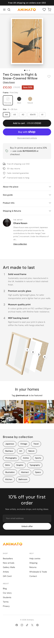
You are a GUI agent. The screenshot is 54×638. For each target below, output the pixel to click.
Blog (5, 588)
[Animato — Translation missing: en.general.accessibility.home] (27, 544)
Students (7, 597)
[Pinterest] (37, 625)
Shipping (33, 563)
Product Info (8, 203)
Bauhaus (9, 451)
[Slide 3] (29, 70)
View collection (20, 244)
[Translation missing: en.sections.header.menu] (4, 9)
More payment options (27, 138)
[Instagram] (21, 625)
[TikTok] (27, 625)
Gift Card (7, 576)
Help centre (34, 558)
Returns (32, 567)
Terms (5, 601)
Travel (36, 444)
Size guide (8, 195)
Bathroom (23, 479)
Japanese (9, 444)
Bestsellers (8, 558)
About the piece (10, 186)
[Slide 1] (24, 70)
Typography (35, 465)
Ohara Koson (9, 82)
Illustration (10, 472)
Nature (31, 451)
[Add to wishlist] (49, 76)
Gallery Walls (9, 567)
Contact (33, 576)
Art (20, 451)
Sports (38, 458)
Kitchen (8, 479)
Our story (7, 593)
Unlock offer (27, 526)
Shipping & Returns (12, 211)
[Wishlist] (44, 9)
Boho (7, 465)
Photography (11, 458)
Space (38, 472)
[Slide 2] (27, 70)
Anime (26, 458)
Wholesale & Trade (38, 571)
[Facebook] (16, 625)
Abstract (25, 472)
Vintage (23, 444)
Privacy (6, 606)
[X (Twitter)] (32, 625)
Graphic (19, 465)
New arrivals (8, 563)
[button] (8, 9)
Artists (6, 571)
